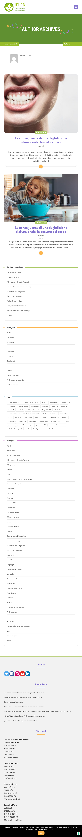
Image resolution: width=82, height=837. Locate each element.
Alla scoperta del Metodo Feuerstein (18, 282)
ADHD (9, 333)
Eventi (9, 522)
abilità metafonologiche (32, 402)
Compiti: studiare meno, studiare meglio (19, 287)
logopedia (22, 421)
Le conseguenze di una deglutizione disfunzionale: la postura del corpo (41, 229)
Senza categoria (12, 636)
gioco (45, 417)
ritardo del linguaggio (15, 429)
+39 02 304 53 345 (11, 793)
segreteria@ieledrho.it (13, 799)
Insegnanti (10, 555)
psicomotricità (41, 425)
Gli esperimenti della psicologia (16, 306)
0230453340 (9, 751)
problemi (21, 425)
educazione (53, 413)
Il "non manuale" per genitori (16, 546)
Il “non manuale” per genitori (16, 292)
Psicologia (10, 617)
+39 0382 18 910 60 (11, 814)
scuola (27, 429)
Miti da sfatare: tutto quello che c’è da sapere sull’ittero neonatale (24, 716)
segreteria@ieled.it (12, 757)
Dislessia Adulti (12, 503)
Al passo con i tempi (13, 455)
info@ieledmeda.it (11, 778)
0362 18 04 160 (10, 772)
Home (6, 44)
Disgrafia (10, 356)
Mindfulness (11, 584)
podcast (11, 425)
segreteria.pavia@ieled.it (14, 820)
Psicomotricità (11, 366)
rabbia (62, 425)
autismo (45, 406)
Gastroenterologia (13, 527)
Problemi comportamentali (15, 380)
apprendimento (23, 406)
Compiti (9, 371)
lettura (64, 417)
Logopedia (41, 146)
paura (67, 421)
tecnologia (36, 429)
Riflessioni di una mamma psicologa (18, 310)
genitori (18, 417)
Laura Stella (25, 56)
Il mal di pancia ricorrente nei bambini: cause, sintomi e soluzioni (24, 707)
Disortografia (11, 361)
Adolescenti (11, 451)
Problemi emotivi (12, 385)
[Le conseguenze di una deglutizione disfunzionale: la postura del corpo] (41, 198)
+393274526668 (10, 775)
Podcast (9, 315)
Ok (41, 833)
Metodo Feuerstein (13, 375)
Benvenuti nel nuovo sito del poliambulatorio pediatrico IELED (23, 697)
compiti (20, 410)
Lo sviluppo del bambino (14, 272)
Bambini (9, 470)
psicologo (30, 425)
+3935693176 (9, 754)
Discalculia (10, 352)
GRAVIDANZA (54, 417)
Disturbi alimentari (13, 512)
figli (10, 417)
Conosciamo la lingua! (14, 484)
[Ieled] (15, 7)
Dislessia (10, 347)
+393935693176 (10, 796)
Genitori (9, 531)
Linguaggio (10, 342)
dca (28, 410)
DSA (44, 413)
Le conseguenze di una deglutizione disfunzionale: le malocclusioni (41, 140)
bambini (64, 406)
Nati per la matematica (14, 301)
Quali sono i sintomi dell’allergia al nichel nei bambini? (20, 721)
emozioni (63, 413)
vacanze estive (48, 429)
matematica (44, 421)
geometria (28, 417)
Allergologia (11, 465)
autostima (54, 406)
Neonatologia (11, 593)
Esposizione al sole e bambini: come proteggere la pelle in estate (24, 693)
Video (9, 641)
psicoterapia (53, 425)
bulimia (11, 410)
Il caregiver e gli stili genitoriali (13, 702)
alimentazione (66, 402)
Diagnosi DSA (46, 410)
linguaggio (12, 421)
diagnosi (36, 410)
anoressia (11, 406)
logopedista (32, 421)
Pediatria (10, 598)
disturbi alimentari (14, 413)
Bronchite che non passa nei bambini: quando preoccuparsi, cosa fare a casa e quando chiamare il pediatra (37, 711)
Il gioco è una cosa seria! (14, 296)
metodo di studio (56, 421)
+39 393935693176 (11, 817)
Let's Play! (10, 560)
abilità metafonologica (15, 402)
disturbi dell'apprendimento (31, 413)
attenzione (35, 406)
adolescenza (54, 402)
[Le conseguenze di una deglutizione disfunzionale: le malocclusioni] (41, 103)
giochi (37, 417)
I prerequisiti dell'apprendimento (17, 541)
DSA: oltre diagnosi (13, 277)
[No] (79, 831)
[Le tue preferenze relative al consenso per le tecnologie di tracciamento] (78, 833)
